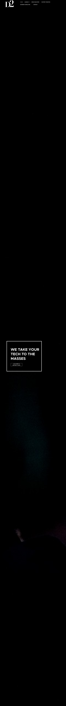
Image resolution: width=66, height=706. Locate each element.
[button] (27, 2)
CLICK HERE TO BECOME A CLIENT (16, 365)
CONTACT (35, 4)
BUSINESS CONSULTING (25, 4)
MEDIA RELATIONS (35, 2)
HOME (21, 2)
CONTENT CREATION (45, 2)
